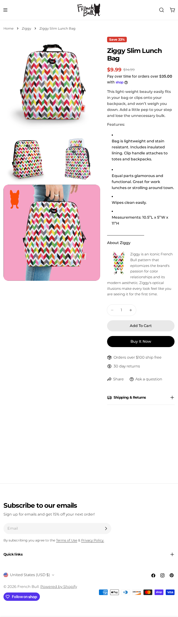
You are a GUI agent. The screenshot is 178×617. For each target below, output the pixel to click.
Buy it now (140, 341)
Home (8, 28)
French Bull (28, 586)
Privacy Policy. (92, 540)
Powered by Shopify (58, 586)
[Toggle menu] (5, 10)
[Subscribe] (106, 528)
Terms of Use (66, 540)
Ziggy (26, 28)
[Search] (161, 10)
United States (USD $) (30, 575)
